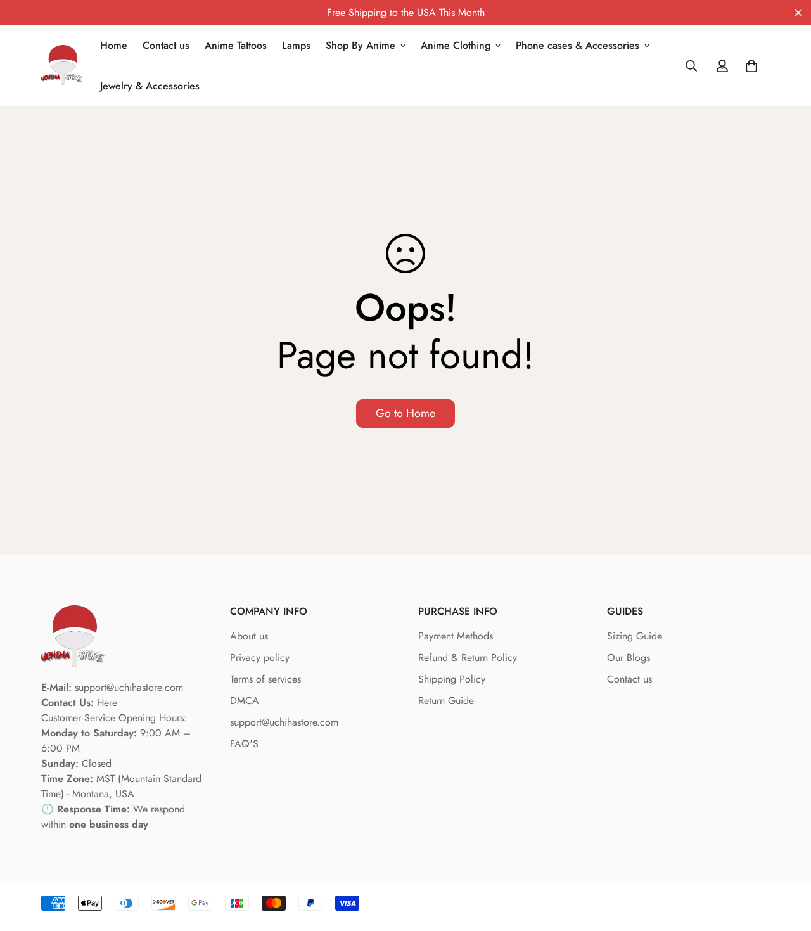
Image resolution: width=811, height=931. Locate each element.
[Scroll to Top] (786, 861)
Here (107, 702)
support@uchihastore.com (284, 722)
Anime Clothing (455, 45)
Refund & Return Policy (467, 657)
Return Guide (446, 700)
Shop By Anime (360, 45)
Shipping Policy (451, 679)
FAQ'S (244, 743)
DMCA (244, 700)
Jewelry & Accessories (150, 86)
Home (113, 45)
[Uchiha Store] (61, 66)
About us (249, 636)
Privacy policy (260, 657)
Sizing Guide (634, 636)
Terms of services (265, 679)
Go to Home (405, 413)
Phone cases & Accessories (577, 45)
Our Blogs (628, 657)
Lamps (296, 45)
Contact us (166, 45)
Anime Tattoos (236, 45)
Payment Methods (455, 636)
